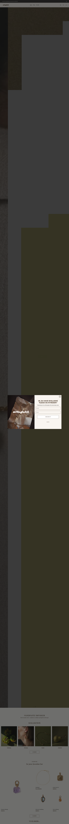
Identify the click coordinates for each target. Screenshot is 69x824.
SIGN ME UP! (48, 416)
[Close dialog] (60, 397)
